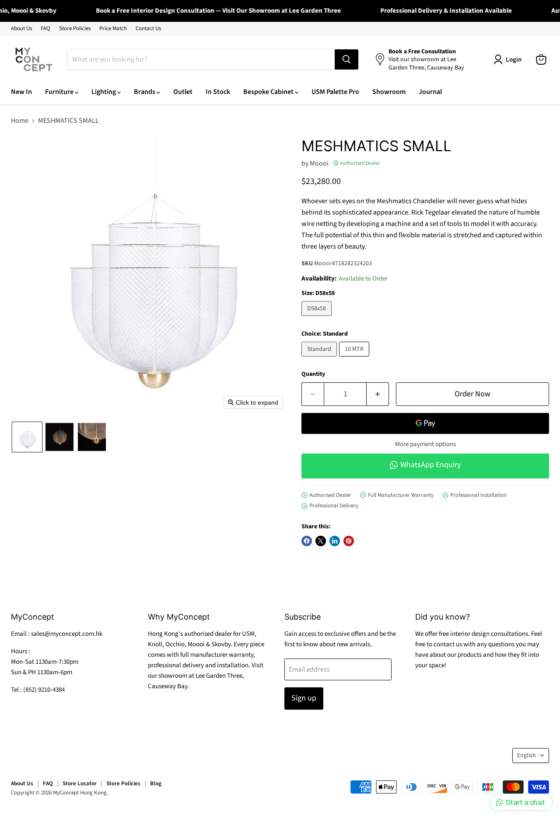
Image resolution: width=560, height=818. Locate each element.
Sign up (303, 698)
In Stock (218, 92)
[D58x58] (317, 318)
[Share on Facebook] (306, 541)
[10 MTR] (355, 359)
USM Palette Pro (335, 92)
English (526, 755)
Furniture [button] (60, 92)
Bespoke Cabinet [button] (269, 92)
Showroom (389, 92)
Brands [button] (145, 92)
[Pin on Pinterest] (348, 541)
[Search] (346, 59)
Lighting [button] (104, 92)
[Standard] (320, 359)
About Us (21, 28)
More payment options (425, 444)
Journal (430, 92)
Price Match (113, 28)
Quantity (313, 374)
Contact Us (148, 28)
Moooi (319, 163)
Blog (155, 783)
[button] (27, 437)
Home (19, 121)
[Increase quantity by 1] (378, 394)
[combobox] (201, 59)
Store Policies (75, 28)
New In (21, 92)
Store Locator (80, 783)
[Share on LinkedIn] (334, 541)
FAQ (45, 28)
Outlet (182, 92)
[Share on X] (320, 541)
